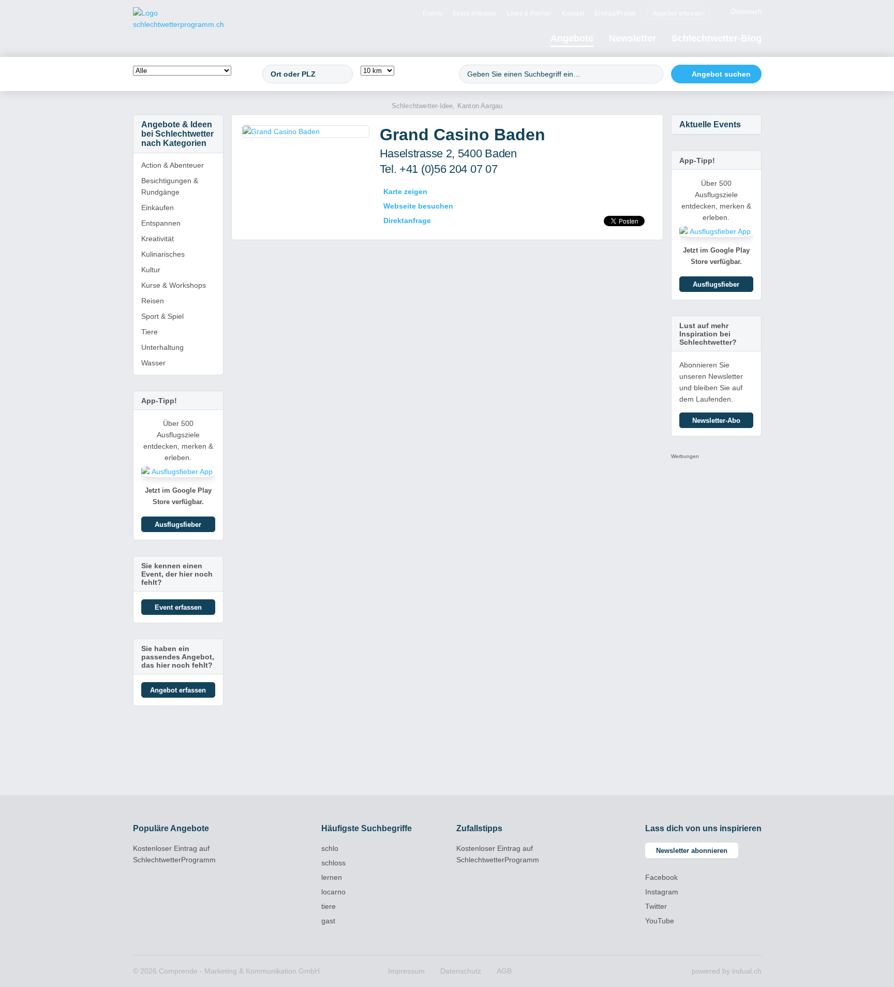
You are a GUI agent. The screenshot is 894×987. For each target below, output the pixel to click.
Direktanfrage (407, 220)
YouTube (659, 921)
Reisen (152, 301)
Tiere (149, 332)
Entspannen (161, 223)
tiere (328, 906)
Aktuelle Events (710, 124)
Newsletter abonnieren (691, 851)
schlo (329, 848)
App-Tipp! (159, 400)
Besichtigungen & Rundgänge (169, 186)
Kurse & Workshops (173, 285)
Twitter (656, 906)
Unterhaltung (162, 347)
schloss (333, 863)
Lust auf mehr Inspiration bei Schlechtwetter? (708, 333)
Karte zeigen (405, 191)
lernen (331, 877)
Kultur (150, 270)
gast (328, 921)
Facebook (661, 877)
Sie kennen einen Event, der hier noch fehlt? (177, 574)
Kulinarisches (163, 254)
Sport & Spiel (162, 316)
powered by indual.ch (727, 971)
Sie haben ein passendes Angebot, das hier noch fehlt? (177, 656)
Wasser (153, 363)
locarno (333, 892)
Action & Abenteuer (172, 165)
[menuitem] (433, 13)
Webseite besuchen (418, 206)
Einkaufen (157, 207)
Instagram (661, 892)
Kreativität (157, 238)
